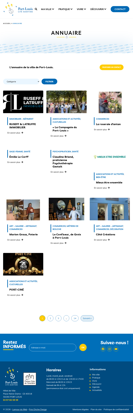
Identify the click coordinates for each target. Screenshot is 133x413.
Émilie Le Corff (18, 156)
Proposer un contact (111, 67)
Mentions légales (81, 409)
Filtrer (49, 81)
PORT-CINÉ (16, 289)
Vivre (80, 9)
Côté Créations (105, 234)
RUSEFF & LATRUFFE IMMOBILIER (22, 125)
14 (75, 318)
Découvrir (97, 9)
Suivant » (87, 318)
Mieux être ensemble (109, 182)
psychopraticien (62, 151)
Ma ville (46, 9)
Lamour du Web (19, 409)
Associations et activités (66, 119)
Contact (120, 9)
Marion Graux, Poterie (23, 234)
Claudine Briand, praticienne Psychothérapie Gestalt (63, 161)
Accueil (7, 23)
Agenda (95, 387)
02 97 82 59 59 (10, 400)
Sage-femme (16, 151)
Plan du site (96, 409)
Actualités (97, 390)
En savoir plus (13, 132)
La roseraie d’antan (108, 124)
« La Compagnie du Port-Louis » (65, 129)
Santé (27, 151)
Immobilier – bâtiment (21, 119)
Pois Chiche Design (38, 409)
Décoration (116, 229)
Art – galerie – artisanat (23, 226)
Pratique (64, 9)
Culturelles (59, 122)
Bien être (101, 177)
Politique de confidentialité (116, 409)
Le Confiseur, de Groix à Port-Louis (67, 236)
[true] (36, 9)
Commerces (102, 119)
